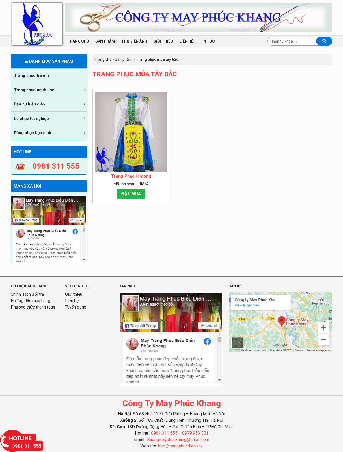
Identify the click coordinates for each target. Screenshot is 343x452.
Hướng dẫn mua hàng (30, 300)
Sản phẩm (105, 41)
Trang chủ (78, 41)
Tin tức (207, 41)
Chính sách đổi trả (27, 294)
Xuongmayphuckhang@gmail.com (178, 439)
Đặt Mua (131, 193)
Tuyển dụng (75, 307)
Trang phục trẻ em (31, 75)
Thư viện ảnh (134, 41)
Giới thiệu (163, 41)
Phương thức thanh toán (33, 307)
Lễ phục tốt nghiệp (31, 118)
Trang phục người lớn (34, 90)
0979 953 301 (195, 433)
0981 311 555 (164, 433)
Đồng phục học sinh (32, 132)
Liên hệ (186, 41)
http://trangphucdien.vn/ (180, 446)
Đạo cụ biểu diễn (29, 104)
